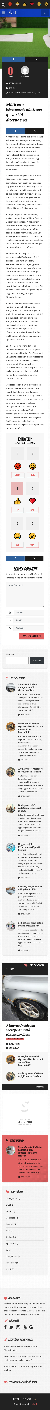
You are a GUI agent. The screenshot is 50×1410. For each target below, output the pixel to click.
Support (17, 1399)
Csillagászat (11, 1198)
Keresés (10, 654)
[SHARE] (13, 59)
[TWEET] (36, 59)
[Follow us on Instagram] (19, 1328)
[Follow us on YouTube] (26, 1328)
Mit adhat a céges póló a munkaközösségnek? (30, 924)
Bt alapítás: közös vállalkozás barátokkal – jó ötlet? (30, 808)
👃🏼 (35, 1399)
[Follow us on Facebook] (6, 1328)
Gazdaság (10, 1217)
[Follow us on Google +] (32, 1328)
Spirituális (10, 1243)
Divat (8, 1205)
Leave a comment (15, 83)
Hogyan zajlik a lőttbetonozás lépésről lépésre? (29, 847)
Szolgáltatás (14, 1048)
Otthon (12, 88)
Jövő (8, 1230)
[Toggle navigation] (3, 12)
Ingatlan (9, 1224)
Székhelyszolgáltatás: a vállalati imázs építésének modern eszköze (30, 1151)
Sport (8, 1250)
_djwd (34, 1404)
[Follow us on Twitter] (12, 1328)
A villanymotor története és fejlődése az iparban (30, 770)
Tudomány (11, 1262)
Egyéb (9, 1211)
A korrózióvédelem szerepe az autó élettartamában (27, 687)
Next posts (40, 1087)
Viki (22, 1039)
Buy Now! (27, 1399)
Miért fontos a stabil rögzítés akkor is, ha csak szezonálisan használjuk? (30, 728)
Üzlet (8, 1269)
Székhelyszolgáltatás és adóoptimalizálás (30, 888)
